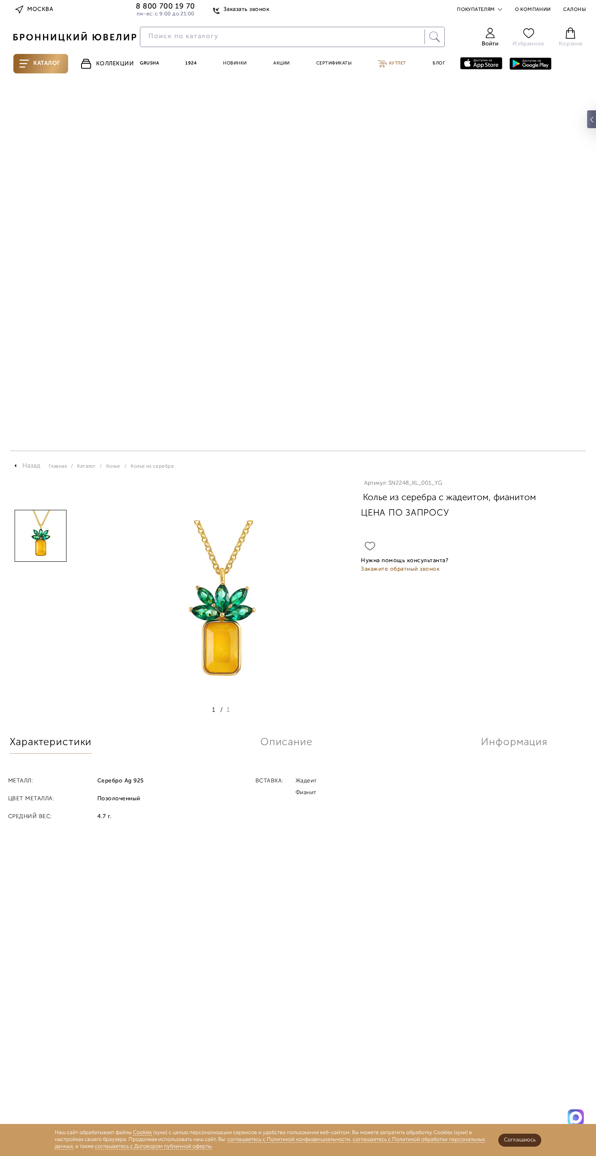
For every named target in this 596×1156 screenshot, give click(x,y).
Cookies (142, 1132)
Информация (514, 742)
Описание (286, 742)
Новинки (235, 63)
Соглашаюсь (520, 1140)
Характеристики (51, 742)
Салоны (574, 9)
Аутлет (396, 63)
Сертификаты (334, 63)
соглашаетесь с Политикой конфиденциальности (288, 1139)
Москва (40, 9)
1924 (191, 63)
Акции (281, 63)
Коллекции (115, 64)
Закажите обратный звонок (400, 569)
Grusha (149, 63)
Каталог (46, 63)
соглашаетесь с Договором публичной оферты (153, 1146)
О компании (533, 9)
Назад (31, 466)
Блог (439, 63)
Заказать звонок (246, 9)
